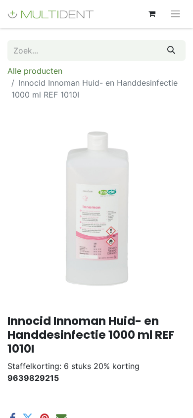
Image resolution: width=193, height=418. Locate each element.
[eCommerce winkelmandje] (152, 13)
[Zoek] (171, 50)
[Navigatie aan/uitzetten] (175, 14)
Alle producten (34, 71)
